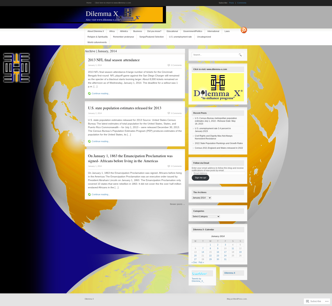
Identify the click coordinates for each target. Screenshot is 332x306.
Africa (112, 31)
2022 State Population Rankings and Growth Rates (219, 143)
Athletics (124, 31)
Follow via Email (201, 163)
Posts (231, 3)
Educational (172, 31)
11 (233, 248)
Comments (241, 3)
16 (218, 252)
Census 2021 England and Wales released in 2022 (219, 148)
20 (195, 255)
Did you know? (154, 31)
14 (203, 252)
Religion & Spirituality (97, 37)
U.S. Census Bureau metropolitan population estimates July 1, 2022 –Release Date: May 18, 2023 (216, 121)
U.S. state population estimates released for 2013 (124, 107)
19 (240, 252)
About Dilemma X (95, 31)
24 (225, 255)
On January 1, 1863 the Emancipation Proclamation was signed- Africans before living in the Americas (130, 158)
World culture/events (97, 42)
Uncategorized (204, 37)
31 (225, 259)
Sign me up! (200, 178)
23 (218, 255)
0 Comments (176, 65)
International (213, 31)
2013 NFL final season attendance (114, 59)
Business (137, 31)
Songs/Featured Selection (151, 37)
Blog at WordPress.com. (237, 299)
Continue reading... (101, 93)
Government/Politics (192, 31)
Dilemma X (102, 13)
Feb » (201, 262)
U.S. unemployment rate (180, 37)
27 (195, 259)
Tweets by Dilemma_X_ (198, 279)
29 (210, 259)
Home (88, 3)
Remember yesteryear (123, 37)
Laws (227, 31)
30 (218, 259)
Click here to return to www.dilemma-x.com (113, 3)
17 (225, 252)
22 (210, 255)
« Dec (194, 262)
